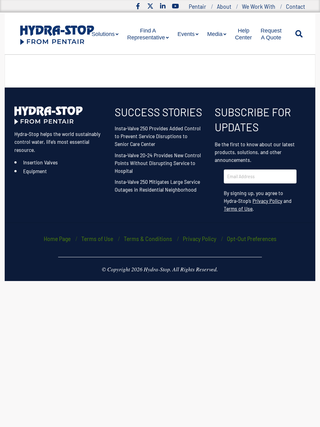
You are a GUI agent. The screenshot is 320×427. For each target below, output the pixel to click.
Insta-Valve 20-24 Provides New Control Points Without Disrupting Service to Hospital (158, 163)
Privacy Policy (267, 200)
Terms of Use (238, 208)
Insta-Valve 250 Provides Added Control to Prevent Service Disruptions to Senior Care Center (158, 136)
